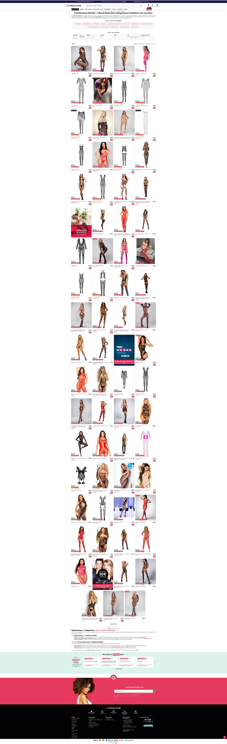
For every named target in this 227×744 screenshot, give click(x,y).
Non (76, 38)
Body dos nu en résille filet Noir (77, 362)
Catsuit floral (73, 265)
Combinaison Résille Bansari (98, 233)
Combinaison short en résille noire (99, 137)
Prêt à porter (74, 721)
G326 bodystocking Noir (119, 394)
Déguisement (74, 725)
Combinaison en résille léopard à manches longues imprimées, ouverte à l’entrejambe (122, 138)
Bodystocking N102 (139, 137)
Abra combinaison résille (97, 105)
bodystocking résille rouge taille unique (100, 425)
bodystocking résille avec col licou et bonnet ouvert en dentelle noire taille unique (121, 330)
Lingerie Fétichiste (142, 637)
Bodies (137, 650)
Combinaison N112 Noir (139, 394)
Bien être (73, 724)
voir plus (114, 662)
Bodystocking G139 (139, 362)
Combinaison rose (139, 458)
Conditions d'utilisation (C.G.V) (95, 723)
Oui (75, 36)
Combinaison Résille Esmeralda (141, 233)
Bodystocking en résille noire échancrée (122, 73)
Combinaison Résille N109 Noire (141, 105)
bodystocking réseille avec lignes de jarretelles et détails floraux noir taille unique (142, 298)
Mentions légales (92, 722)
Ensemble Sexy (138, 645)
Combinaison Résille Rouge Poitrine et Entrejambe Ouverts (100, 170)
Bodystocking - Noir (139, 425)
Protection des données (93, 725)
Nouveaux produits (75, 718)
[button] (148, 5)
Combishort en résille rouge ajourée (100, 458)
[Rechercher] (141, 5)
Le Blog (73, 734)
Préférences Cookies (110, 719)
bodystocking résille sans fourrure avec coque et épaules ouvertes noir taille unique (143, 202)
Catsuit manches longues (119, 522)
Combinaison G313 (96, 297)
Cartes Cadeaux (75, 730)
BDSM (73, 728)
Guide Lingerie (75, 736)
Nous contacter (92, 718)
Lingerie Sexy (74, 719)
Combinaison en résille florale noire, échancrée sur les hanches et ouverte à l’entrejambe (78, 426)
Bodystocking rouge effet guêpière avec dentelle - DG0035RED (79, 554)
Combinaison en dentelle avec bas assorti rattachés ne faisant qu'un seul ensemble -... (90, 619)
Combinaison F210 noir (75, 137)
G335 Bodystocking (75, 169)
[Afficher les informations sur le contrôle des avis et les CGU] (80, 664)
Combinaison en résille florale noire (121, 297)
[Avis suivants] (154, 662)
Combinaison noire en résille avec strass (100, 73)
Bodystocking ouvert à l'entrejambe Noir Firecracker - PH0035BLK (100, 491)
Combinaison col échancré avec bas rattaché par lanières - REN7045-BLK (100, 395)
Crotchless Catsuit (74, 73)
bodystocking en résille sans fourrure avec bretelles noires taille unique (122, 459)
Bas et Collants (120, 647)
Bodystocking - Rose (75, 586)
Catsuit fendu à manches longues (141, 329)
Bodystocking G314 (118, 169)
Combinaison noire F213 (118, 105)
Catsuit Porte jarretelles (97, 522)
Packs (73, 731)
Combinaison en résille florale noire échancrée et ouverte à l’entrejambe (78, 330)
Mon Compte (108, 718)
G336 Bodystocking (75, 297)
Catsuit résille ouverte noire (130, 618)
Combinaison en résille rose (140, 73)
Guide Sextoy (74, 737)
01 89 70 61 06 (127, 723)
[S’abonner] (154, 691)
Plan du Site (91, 726)
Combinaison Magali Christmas (141, 265)
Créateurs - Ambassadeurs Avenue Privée (95, 720)
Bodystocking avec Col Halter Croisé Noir (79, 522)
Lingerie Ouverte (147, 638)
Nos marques (74, 733)
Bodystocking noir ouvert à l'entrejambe (143, 169)
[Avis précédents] (82, 662)
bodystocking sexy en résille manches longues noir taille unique (100, 363)
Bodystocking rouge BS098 (140, 522)
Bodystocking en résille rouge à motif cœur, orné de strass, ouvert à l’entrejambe (122, 234)
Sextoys (73, 727)
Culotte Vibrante (116, 646)
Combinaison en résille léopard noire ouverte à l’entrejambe (110, 619)
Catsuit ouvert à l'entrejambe (98, 265)
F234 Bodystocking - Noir (98, 201)
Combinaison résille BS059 (140, 586)
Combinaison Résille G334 (76, 490)
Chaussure (74, 722)
